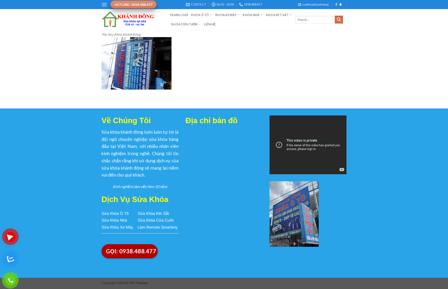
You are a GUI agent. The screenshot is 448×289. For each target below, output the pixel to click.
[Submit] (339, 20)
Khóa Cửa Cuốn (184, 24)
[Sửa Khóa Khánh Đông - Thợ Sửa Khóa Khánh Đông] (132, 19)
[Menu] (104, 4)
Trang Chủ (178, 15)
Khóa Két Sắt (277, 15)
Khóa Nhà (251, 15)
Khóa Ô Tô (200, 15)
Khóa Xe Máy (225, 15)
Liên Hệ (210, 24)
